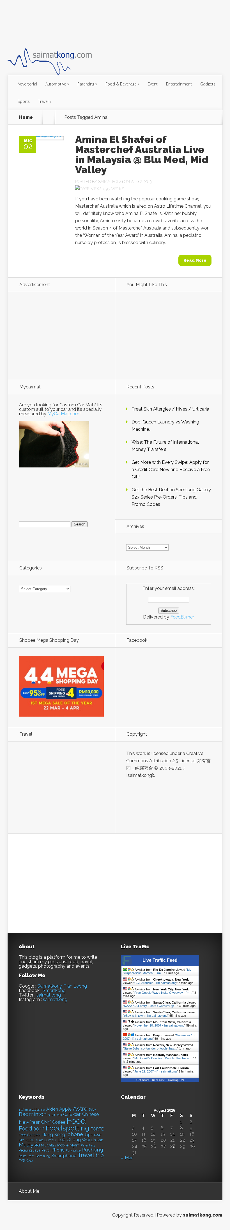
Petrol (46, 1150)
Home (26, 117)
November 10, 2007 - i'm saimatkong (159, 1025)
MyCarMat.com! (64, 413)
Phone (58, 1150)
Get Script (142, 1079)
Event (153, 84)
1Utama (38, 1109)
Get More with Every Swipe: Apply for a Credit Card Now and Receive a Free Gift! (171, 470)
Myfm (75, 1145)
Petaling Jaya (29, 1150)
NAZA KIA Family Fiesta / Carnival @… (150, 1005)
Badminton (33, 1114)
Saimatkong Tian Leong (62, 986)
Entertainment (179, 84)
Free (22, 1135)
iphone (74, 1134)
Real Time (158, 1079)
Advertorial (27, 84)
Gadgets (207, 84)
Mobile (62, 1145)
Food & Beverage (122, 84)
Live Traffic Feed (160, 960)
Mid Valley (48, 1145)
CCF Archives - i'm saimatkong (155, 983)
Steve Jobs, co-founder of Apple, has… (150, 1048)
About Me (29, 1191)
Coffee (58, 1122)
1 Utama (25, 1109)
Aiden (52, 1109)
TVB (22, 1160)
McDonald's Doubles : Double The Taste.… (163, 1058)
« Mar (127, 1157)
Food (76, 1121)
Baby (92, 1109)
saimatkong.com (202, 1215)
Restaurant (26, 1156)
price (77, 1150)
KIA (21, 1140)
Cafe (67, 1114)
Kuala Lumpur (45, 1140)
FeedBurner (182, 617)
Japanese (92, 1134)
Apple (65, 1109)
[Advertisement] (110, 23)
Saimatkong (110, 181)
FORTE (97, 1129)
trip (99, 1155)
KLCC (30, 1140)
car (77, 1114)
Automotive (57, 84)
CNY (46, 1122)
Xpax (29, 1160)
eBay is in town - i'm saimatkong (145, 1015)
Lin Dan (97, 1140)
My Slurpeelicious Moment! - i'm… (157, 971)
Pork (69, 1150)
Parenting (87, 84)
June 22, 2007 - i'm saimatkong (155, 1071)
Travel (44, 101)
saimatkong (48, 995)
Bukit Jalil (55, 1115)
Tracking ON (176, 1079)
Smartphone (63, 1155)
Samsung (43, 1156)
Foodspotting (67, 1128)
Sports (24, 101)
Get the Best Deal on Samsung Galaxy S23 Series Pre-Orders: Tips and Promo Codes (171, 497)
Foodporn (32, 1128)
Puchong (92, 1150)
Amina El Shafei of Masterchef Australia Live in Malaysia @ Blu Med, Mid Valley (141, 154)
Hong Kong (53, 1134)
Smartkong (54, 990)
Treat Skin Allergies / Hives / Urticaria (170, 409)
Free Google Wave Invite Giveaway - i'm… (163, 992)
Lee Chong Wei (74, 1139)
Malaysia (29, 1144)
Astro (80, 1108)
